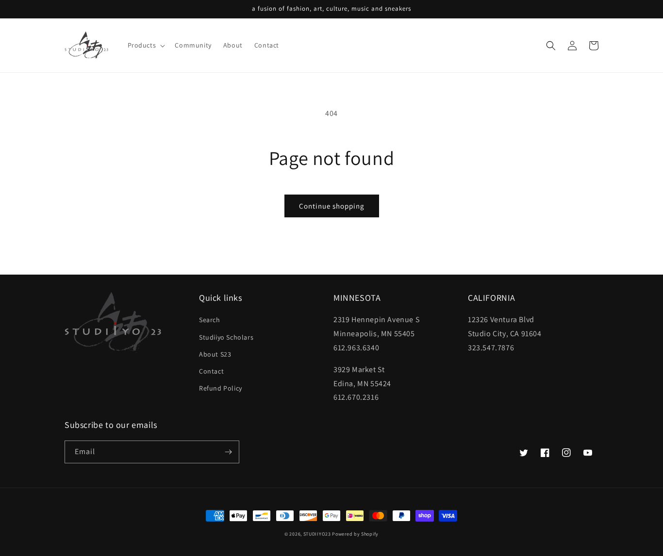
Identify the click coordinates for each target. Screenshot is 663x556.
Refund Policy (220, 388)
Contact (211, 371)
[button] (145, 45)
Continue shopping (332, 206)
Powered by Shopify (355, 534)
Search (209, 319)
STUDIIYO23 (317, 534)
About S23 (215, 354)
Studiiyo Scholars (226, 337)
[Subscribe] (228, 452)
